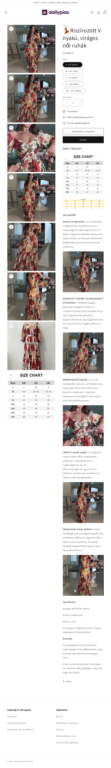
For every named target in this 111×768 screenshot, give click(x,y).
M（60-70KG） (73, 71)
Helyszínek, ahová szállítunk (20, 729)
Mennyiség (67, 97)
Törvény (59, 729)
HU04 (15, 761)
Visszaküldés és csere (66, 736)
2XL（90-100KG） (74, 90)
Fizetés (83, 139)
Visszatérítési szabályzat (67, 742)
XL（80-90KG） (73, 84)
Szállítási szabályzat (16, 723)
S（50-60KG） (72, 64)
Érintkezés (12, 716)
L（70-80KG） (72, 77)
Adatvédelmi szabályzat (67, 723)
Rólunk (59, 716)
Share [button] (68, 681)
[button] (6, 12)
